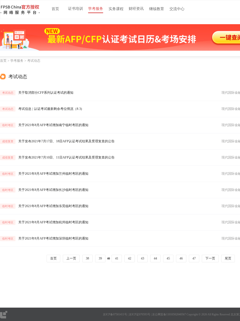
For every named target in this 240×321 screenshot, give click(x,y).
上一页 (71, 258)
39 (100, 258)
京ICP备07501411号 (115, 314)
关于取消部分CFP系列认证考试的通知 (45, 92)
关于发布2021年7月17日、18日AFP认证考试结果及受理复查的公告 (66, 141)
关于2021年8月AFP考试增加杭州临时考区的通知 (53, 222)
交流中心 (176, 9)
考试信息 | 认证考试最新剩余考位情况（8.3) (50, 109)
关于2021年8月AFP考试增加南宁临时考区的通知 (53, 125)
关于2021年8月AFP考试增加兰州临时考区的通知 (53, 173)
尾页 (228, 258)
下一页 (210, 258)
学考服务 (95, 9)
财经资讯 (136, 9)
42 (129, 258)
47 (194, 258)
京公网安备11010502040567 (169, 314)
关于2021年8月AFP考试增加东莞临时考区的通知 (53, 206)
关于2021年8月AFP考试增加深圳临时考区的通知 (53, 238)
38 (87, 258)
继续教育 (156, 9)
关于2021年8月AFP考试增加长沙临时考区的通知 (53, 190)
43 (142, 258)
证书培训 (75, 9)
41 (116, 258)
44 (155, 258)
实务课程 (116, 9)
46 (181, 258)
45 (168, 258)
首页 (55, 9)
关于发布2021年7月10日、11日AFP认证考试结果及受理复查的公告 (66, 157)
